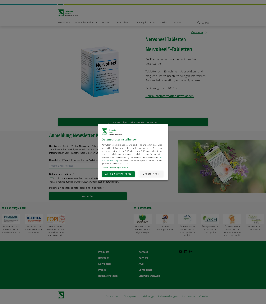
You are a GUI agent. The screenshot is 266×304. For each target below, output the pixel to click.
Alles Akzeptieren (118, 174)
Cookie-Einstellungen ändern (115, 167)
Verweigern (151, 174)
